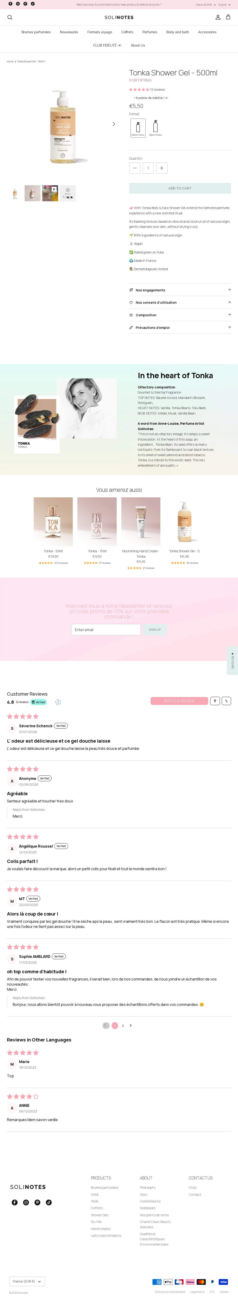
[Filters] (215, 701)
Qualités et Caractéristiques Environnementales (154, 1239)
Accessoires (207, 32)
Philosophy (148, 1187)
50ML (95, 1194)
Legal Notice (197, 1291)
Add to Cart (180, 188)
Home (10, 61)
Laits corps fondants (106, 1235)
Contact (195, 1194)
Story (144, 1194)
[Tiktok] (32, 3)
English (223, 4)
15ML (95, 1201)
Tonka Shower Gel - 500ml (31, 61)
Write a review (179, 701)
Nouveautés (69, 32)
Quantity (135, 158)
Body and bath (177, 32)
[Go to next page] (132, 1025)
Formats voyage (99, 32)
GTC (212, 1291)
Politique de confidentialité (170, 1291)
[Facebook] (10, 3)
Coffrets (127, 32)
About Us (138, 45)
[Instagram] (17, 3)
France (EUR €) (204, 4)
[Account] (217, 17)
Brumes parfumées (36, 32)
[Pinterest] (25, 3)
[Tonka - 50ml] (53, 521)
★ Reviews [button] (233, 660)
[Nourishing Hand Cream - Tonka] (140, 521)
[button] (139, 89)
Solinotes (23, 1292)
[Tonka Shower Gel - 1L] (184, 521)
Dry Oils (96, 1221)
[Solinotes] (119, 17)
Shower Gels (99, 1215)
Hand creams (100, 1228)
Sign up (155, 630)
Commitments (150, 1201)
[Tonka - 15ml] (96, 521)
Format (134, 114)
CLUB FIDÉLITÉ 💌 (107, 45)
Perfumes (149, 32)
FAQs (192, 1187)
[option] (63, 124)
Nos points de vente (154, 1215)
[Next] (114, 124)
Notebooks (147, 1208)
